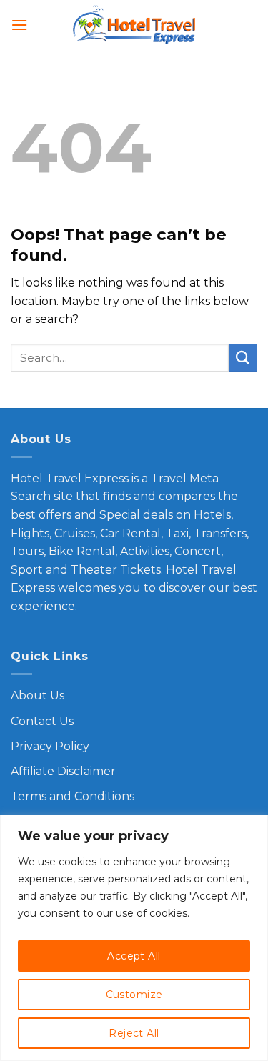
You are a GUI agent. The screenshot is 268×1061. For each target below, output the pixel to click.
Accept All (133, 956)
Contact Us (42, 721)
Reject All (134, 1033)
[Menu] (19, 24)
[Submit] (243, 358)
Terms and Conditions (72, 796)
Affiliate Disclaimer (63, 771)
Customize (134, 994)
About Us (37, 695)
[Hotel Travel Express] (134, 25)
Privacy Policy (50, 746)
